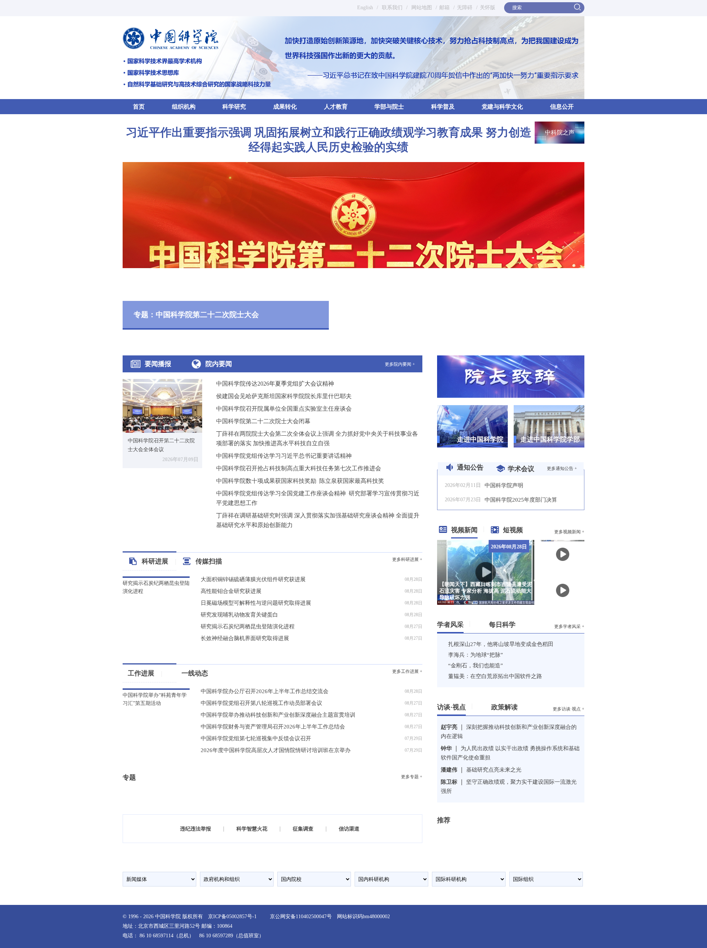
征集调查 (303, 829)
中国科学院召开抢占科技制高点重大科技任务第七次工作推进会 (298, 468)
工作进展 (145, 673)
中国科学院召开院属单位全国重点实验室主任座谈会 (284, 408)
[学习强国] (460, 834)
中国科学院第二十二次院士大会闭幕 (263, 421)
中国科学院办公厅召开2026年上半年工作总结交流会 (264, 691)
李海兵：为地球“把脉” (475, 655)
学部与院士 (389, 106)
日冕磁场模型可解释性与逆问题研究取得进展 (256, 603)
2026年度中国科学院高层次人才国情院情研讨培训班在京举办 (276, 750)
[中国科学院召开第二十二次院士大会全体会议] (162, 405)
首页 (139, 106)
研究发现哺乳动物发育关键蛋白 (239, 615)
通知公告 (470, 467)
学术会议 (521, 469)
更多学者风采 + (569, 626)
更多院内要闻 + (400, 364)
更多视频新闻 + (569, 531)
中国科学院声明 (504, 485)
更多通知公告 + (562, 468)
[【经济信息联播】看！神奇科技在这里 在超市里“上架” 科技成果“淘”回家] (562, 590)
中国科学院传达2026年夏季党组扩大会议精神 (275, 383)
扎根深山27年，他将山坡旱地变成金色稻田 (500, 644)
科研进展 (159, 561)
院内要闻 (218, 364)
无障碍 (464, 7)
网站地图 (421, 7)
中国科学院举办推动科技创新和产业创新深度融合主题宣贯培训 (278, 715)
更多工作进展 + (407, 671)
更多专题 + (411, 776)
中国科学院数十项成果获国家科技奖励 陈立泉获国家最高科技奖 (300, 481)
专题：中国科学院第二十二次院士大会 (196, 314)
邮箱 (444, 7)
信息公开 (562, 106)
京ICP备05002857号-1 (232, 916)
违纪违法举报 (195, 829)
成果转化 (285, 106)
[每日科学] (518, 623)
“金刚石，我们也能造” (475, 665)
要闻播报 (158, 364)
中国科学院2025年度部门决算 (521, 500)
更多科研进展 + (407, 559)
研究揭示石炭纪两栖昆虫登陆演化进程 (248, 626)
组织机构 (184, 106)
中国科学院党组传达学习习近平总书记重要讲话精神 (284, 456)
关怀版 (487, 7)
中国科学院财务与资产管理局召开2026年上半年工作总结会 (273, 727)
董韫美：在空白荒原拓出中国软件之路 (495, 676)
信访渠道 (349, 829)
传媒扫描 (209, 561)
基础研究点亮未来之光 (493, 770)
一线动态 (195, 673)
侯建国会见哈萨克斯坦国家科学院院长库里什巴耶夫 (284, 396)
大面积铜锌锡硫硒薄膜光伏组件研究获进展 (253, 579)
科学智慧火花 (251, 829)
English (365, 7)
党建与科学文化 (502, 106)
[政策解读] (520, 705)
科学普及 (443, 106)
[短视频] (525, 528)
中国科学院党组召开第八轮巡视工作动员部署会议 (261, 703)
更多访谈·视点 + (568, 709)
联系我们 (392, 7)
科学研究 (234, 106)
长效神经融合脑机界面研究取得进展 (245, 638)
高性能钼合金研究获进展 (231, 591)
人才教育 (336, 106)
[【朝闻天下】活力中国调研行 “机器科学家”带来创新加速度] (562, 554)
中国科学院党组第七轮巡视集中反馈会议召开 (256, 738)
